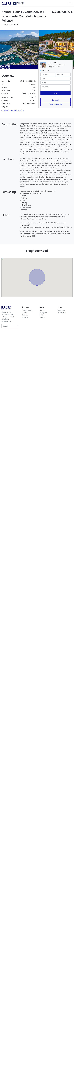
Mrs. (49, 70)
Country (4, 87)
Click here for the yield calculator (12, 110)
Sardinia (24, 313)
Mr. (43, 70)
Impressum (61, 310)
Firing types (5, 107)
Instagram (43, 313)
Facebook (43, 310)
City (2, 84)
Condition (4, 100)
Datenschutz (62, 313)
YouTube (43, 317)
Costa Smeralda (27, 310)
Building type (5, 90)
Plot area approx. (7, 97)
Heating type (5, 103)
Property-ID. (5, 81)
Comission (4, 93)
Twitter (42, 315)
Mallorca (25, 317)
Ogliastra (25, 315)
